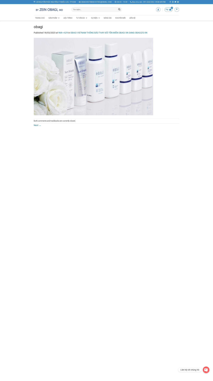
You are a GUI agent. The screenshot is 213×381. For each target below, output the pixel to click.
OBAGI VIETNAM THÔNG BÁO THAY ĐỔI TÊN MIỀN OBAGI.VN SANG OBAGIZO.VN (108, 33)
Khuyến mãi (120, 18)
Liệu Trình (67, 18)
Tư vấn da (80, 18)
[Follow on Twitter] (175, 2)
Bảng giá (108, 18)
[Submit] (119, 9)
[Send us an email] (178, 2)
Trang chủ (40, 18)
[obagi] (93, 76)
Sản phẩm (52, 18)
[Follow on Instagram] (173, 2)
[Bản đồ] (177, 9)
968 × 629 (63, 33)
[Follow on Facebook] (170, 2)
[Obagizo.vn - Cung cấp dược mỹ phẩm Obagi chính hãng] (51, 10)
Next (37, 125)
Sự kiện (94, 18)
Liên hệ (132, 18)
